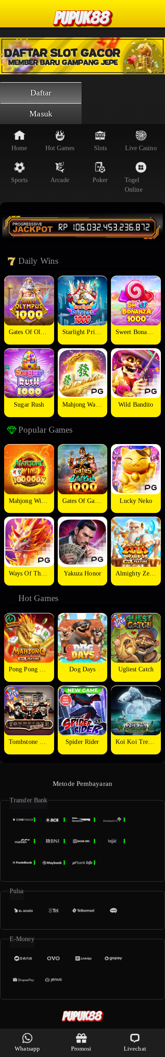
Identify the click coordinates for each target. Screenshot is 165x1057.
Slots (100, 148)
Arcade (59, 180)
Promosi (81, 1048)
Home (19, 148)
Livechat (135, 1048)
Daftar (41, 92)
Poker (100, 180)
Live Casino (141, 148)
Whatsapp (27, 1048)
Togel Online (134, 185)
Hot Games (60, 148)
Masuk (40, 113)
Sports (19, 180)
